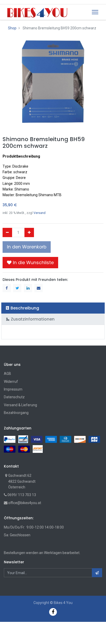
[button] (30, 262)
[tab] (53, 308)
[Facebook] (53, 612)
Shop (12, 28)
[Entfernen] (7, 232)
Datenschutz (14, 397)
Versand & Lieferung (20, 405)
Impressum (13, 389)
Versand (39, 213)
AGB (7, 374)
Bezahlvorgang (16, 413)
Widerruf (11, 381)
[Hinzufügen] (29, 232)
